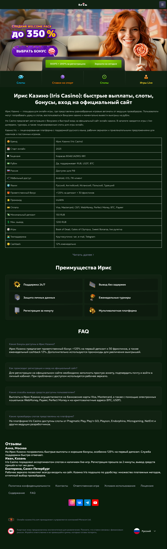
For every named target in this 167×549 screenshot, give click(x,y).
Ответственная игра (86, 485)
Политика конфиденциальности (29, 485)
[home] (83, 5)
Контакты (61, 485)
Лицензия (147, 485)
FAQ (32, 492)
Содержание (16, 492)
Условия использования (119, 485)
